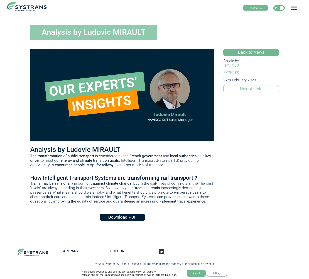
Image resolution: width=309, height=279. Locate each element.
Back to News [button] (251, 52)
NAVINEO (231, 65)
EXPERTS (231, 73)
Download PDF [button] (122, 217)
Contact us (255, 8)
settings (171, 274)
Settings (217, 273)
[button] (251, 88)
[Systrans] (27, 7)
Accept (196, 273)
